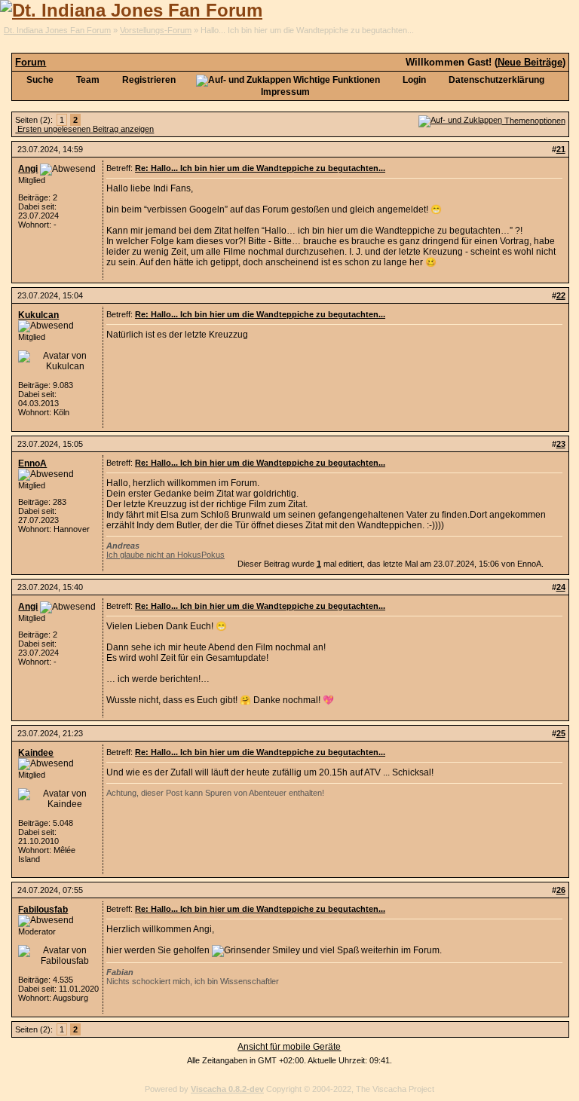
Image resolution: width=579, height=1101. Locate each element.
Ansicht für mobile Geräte (289, 1046)
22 (560, 295)
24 (560, 587)
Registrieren (148, 80)
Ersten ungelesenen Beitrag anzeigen (84, 128)
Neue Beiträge (530, 62)
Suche (39, 80)
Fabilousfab (43, 909)
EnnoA (32, 463)
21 (560, 149)
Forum (30, 62)
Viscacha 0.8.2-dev (227, 1088)
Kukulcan (38, 315)
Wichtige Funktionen (335, 80)
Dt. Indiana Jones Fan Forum (57, 30)
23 (560, 443)
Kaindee (36, 753)
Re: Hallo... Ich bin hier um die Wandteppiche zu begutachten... (260, 168)
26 (560, 890)
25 (560, 733)
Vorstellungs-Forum (155, 30)
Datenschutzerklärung (495, 80)
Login (413, 80)
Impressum (285, 92)
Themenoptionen (533, 120)
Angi (28, 169)
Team (87, 80)
